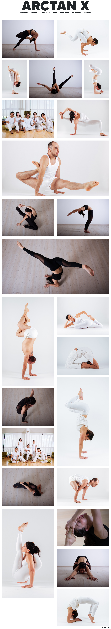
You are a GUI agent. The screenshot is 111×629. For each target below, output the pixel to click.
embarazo (46, 13)
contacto (104, 628)
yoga (55, 13)
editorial (35, 13)
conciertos (76, 13)
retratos (24, 13)
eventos (87, 13)
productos (64, 13)
